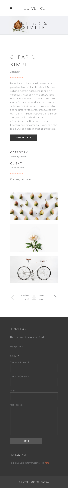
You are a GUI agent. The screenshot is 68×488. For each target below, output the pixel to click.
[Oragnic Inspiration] (34, 206)
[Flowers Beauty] (34, 238)
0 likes (16, 179)
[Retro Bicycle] (34, 269)
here (47, 463)
